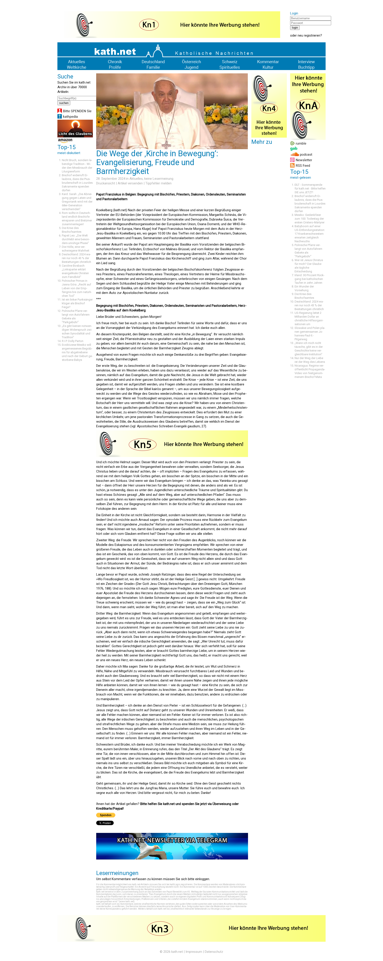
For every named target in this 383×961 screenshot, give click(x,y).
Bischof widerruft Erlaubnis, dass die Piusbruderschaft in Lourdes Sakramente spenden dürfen (77, 183)
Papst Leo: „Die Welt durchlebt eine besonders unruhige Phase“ (76, 239)
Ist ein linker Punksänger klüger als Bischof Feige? (77, 303)
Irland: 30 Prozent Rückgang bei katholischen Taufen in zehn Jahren (309, 278)
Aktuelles (136, 179)
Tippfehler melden (158, 183)
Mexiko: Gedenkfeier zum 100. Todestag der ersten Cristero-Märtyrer (309, 218)
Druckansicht (105, 183)
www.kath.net (127, 901)
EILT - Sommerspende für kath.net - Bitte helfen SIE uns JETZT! (310, 188)
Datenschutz (214, 952)
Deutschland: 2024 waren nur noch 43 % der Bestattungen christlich (76, 258)
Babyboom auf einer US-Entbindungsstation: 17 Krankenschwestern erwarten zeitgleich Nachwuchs (310, 234)
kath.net (177, 952)
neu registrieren (309, 35)
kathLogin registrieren (181, 884)
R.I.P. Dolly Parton (72, 341)
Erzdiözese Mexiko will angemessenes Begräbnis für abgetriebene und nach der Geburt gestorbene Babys (77, 352)
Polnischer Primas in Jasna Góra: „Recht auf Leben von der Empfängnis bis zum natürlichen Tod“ (77, 288)
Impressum (194, 952)
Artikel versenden (130, 183)
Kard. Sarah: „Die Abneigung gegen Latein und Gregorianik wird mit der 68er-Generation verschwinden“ (77, 201)
